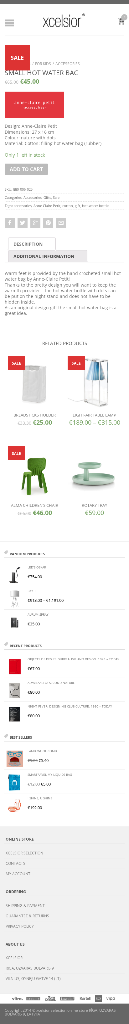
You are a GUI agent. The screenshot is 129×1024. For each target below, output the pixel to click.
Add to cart (26, 169)
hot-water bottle (95, 205)
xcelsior (14, 957)
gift (77, 205)
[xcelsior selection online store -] (64, 20)
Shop (10, 63)
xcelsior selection (24, 853)
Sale (56, 197)
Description (28, 244)
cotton (67, 205)
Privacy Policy (20, 926)
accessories (23, 205)
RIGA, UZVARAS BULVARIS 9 (30, 968)
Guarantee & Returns (27, 916)
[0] (117, 22)
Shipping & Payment (25, 905)
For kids (43, 63)
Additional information (43, 256)
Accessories (67, 63)
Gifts (47, 197)
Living (25, 63)
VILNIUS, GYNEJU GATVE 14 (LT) (33, 978)
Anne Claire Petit (47, 205)
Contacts (15, 863)
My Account (18, 873)
